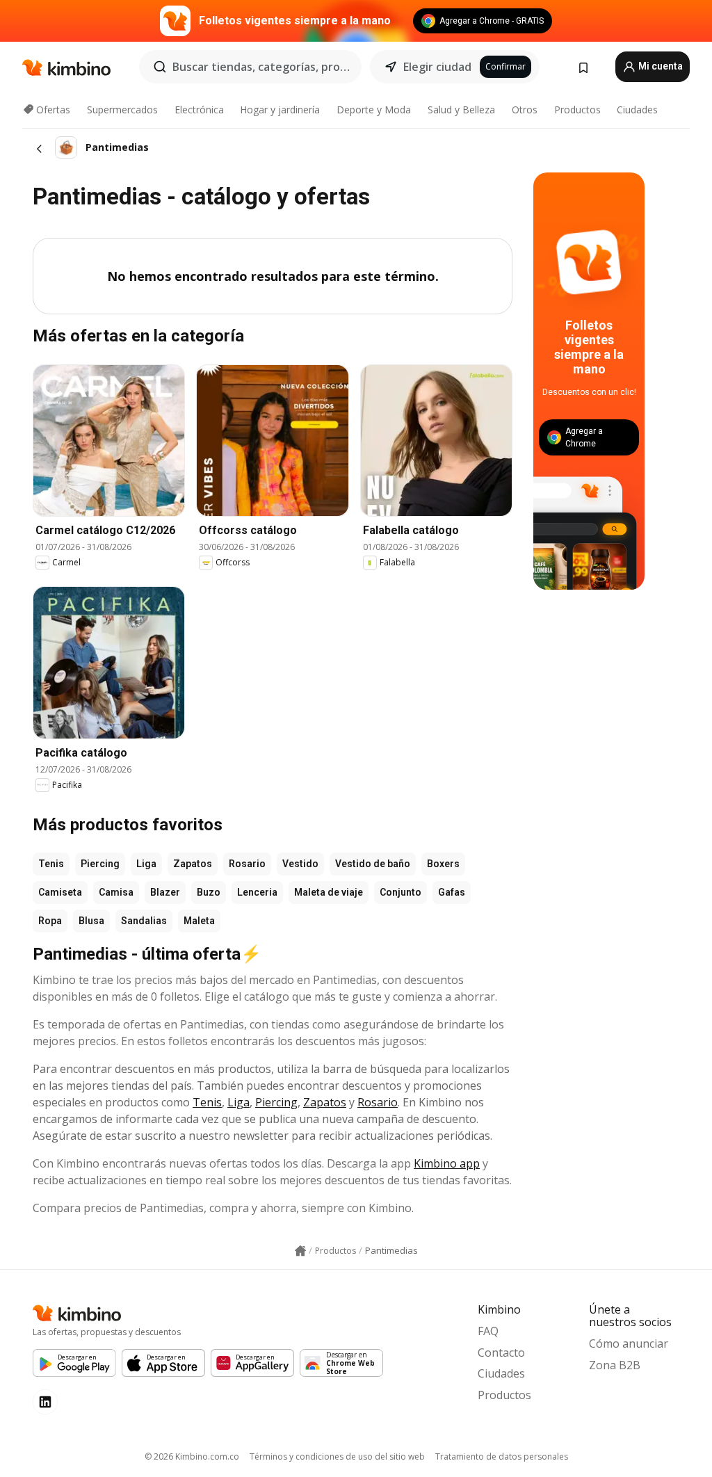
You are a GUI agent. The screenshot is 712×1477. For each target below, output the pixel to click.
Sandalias (144, 920)
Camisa (116, 892)
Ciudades (637, 109)
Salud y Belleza (461, 109)
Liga (146, 863)
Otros (524, 109)
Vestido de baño (372, 863)
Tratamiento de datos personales (501, 1456)
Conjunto (400, 892)
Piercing (100, 863)
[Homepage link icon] (300, 1251)
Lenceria (257, 892)
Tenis (51, 863)
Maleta (199, 920)
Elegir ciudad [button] (437, 66)
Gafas (451, 892)
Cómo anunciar (628, 1343)
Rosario (247, 863)
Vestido (300, 863)
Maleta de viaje (328, 892)
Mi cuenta (659, 66)
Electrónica (199, 109)
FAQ (488, 1331)
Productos (577, 109)
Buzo (208, 892)
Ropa (50, 920)
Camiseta (60, 892)
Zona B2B (614, 1365)
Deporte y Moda (374, 109)
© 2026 (192, 1456)
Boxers (443, 863)
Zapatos (192, 863)
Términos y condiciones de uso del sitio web (337, 1456)
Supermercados (122, 109)
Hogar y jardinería (280, 109)
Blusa (91, 920)
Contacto (501, 1352)
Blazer (165, 892)
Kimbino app (447, 1163)
